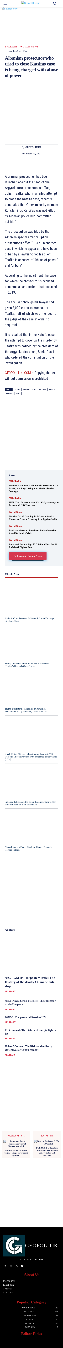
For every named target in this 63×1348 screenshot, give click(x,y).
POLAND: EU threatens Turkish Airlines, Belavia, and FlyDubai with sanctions (47, 1152)
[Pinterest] (20, 163)
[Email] (42, 163)
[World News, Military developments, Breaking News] (31, 3)
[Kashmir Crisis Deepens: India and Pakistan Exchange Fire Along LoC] (31, 598)
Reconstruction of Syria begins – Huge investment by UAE (16, 1153)
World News (29, 47)
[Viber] (50, 163)
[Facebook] (5, 163)
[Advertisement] (31, 113)
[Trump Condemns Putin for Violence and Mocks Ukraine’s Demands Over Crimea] (31, 643)
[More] (57, 163)
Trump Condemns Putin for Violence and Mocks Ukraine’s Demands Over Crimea (27, 665)
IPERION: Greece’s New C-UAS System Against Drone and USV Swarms (34, 504)
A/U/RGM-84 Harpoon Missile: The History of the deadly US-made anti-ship (30, 982)
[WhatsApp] (27, 163)
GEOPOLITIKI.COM (18, 373)
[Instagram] (11, 1266)
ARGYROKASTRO (29, 389)
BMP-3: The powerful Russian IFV (25, 1017)
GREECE (52, 389)
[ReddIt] (35, 163)
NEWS (18, 393)
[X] (13, 163)
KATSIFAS (10, 393)
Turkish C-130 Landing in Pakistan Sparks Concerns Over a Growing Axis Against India (33, 518)
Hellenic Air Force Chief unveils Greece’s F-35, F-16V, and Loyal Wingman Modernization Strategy (33, 488)
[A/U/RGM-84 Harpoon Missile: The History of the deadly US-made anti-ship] (31, 953)
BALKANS (11, 47)
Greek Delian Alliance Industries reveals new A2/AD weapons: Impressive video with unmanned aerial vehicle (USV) (31, 757)
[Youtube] (22, 1266)
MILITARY (15, 481)
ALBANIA (17, 389)
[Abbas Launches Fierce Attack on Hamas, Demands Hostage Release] (31, 827)
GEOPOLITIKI (33, 147)
